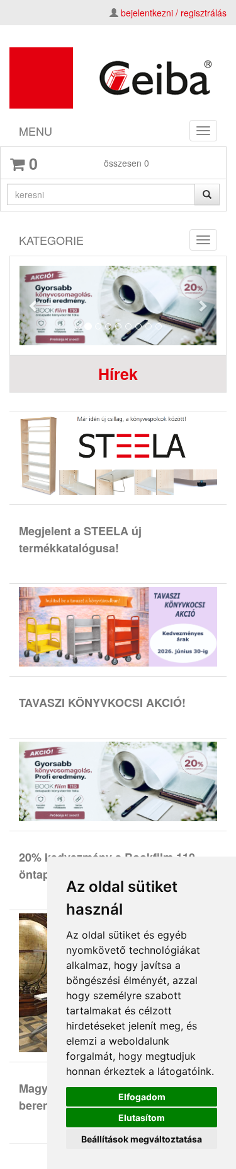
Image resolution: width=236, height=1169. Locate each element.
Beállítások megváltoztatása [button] (141, 1139)
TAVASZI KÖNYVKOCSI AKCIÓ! (102, 702)
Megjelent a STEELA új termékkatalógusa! (80, 539)
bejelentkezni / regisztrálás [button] (174, 12)
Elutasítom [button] (141, 1117)
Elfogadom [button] (142, 1096)
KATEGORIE (51, 240)
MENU (35, 130)
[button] (34, 305)
